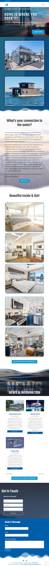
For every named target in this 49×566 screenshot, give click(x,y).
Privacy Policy (35, 562)
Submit (8, 549)
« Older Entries (9, 473)
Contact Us (24, 181)
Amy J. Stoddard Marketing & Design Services (31, 564)
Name (6, 525)
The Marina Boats (15, 451)
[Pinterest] (23, 560)
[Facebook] (26, 560)
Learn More (38, 32)
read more (15, 431)
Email (7, 532)
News (17, 416)
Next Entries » (41, 473)
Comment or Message (10, 539)
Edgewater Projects (35, 414)
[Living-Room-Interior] (24, 355)
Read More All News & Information (24, 478)
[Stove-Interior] (24, 325)
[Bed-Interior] (24, 230)
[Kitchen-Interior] (24, 261)
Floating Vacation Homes (15, 414)
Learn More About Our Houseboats (24, 361)
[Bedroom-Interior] (24, 292)
